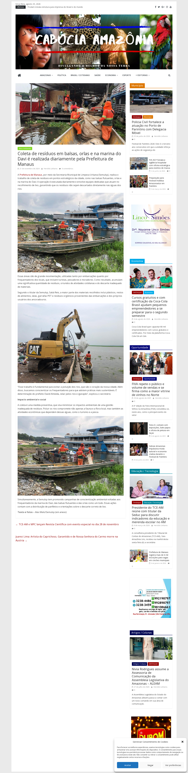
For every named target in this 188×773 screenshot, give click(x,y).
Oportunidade (149, 379)
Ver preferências (173, 765)
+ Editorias (142, 75)
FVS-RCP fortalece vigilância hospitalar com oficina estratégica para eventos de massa (159, 164)
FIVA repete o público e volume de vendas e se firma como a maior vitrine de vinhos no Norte (151, 389)
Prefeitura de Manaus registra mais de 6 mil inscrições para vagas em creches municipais (159, 556)
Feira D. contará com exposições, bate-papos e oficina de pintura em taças (159, 429)
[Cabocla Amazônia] (19, 75)
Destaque (137, 117)
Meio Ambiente (25, 148)
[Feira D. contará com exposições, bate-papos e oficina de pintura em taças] (139, 423)
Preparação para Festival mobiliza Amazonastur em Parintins (156, 182)
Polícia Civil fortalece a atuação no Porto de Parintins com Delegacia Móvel (149, 127)
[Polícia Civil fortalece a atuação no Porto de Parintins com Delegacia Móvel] (151, 91)
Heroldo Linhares (51, 168)
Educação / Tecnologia (153, 502)
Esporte (126, 75)
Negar (150, 765)
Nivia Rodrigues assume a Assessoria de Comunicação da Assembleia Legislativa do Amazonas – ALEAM (150, 676)
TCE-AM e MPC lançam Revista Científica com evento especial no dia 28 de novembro (67, 524)
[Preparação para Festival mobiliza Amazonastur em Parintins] (139, 176)
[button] (182, 741)
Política (62, 75)
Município (148, 117)
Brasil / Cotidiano (80, 75)
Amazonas (45, 75)
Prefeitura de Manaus (31, 174)
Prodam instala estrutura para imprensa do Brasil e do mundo (55, 7)
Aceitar (127, 765)
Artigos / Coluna (139, 664)
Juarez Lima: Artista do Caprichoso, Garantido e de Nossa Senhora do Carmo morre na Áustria (67, 538)
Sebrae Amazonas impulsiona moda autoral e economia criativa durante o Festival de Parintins (158, 451)
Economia (110, 75)
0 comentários (67, 168)
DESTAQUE (137, 292)
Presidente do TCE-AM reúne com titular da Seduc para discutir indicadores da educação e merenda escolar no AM (151, 514)
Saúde (97, 75)
